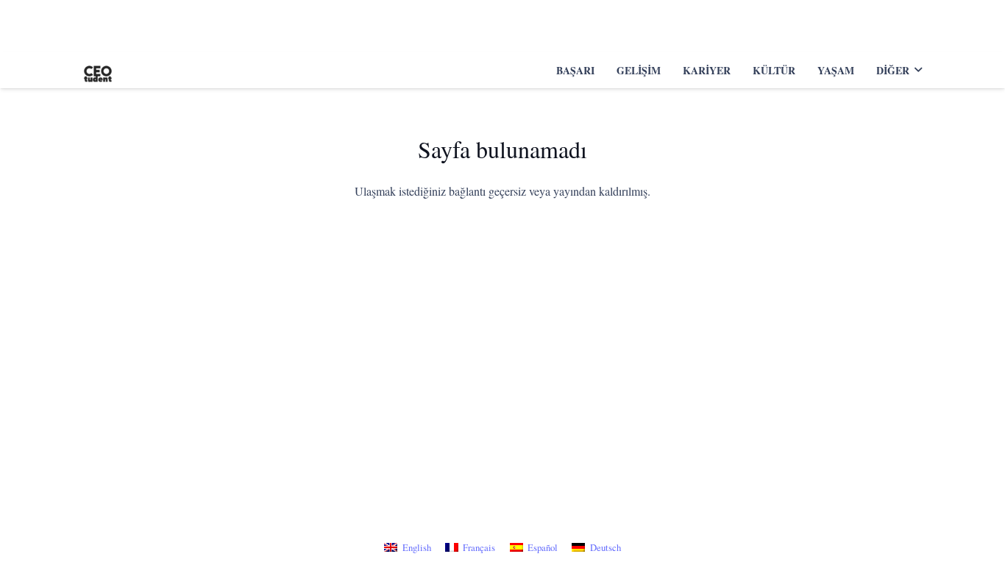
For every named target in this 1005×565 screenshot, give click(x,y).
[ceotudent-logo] (98, 70)
